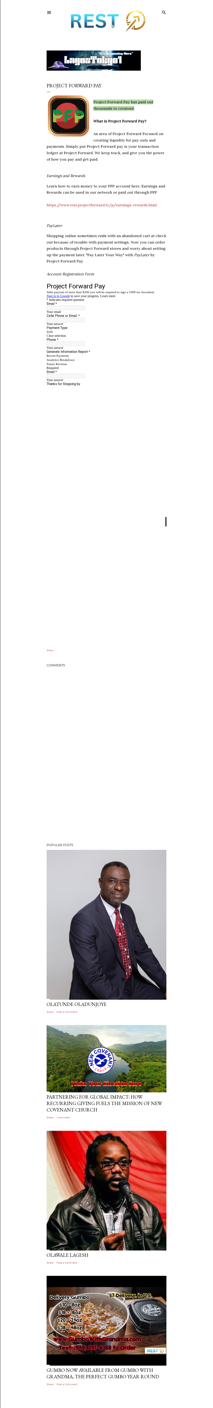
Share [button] (50, 650)
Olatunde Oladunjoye (76, 1004)
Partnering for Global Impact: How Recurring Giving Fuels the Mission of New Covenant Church (104, 1103)
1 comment (63, 1117)
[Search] (163, 11)
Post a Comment (67, 1011)
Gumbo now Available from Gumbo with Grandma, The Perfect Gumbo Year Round (103, 1373)
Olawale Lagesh (67, 1255)
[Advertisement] (106, 804)
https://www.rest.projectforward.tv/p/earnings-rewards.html (102, 205)
